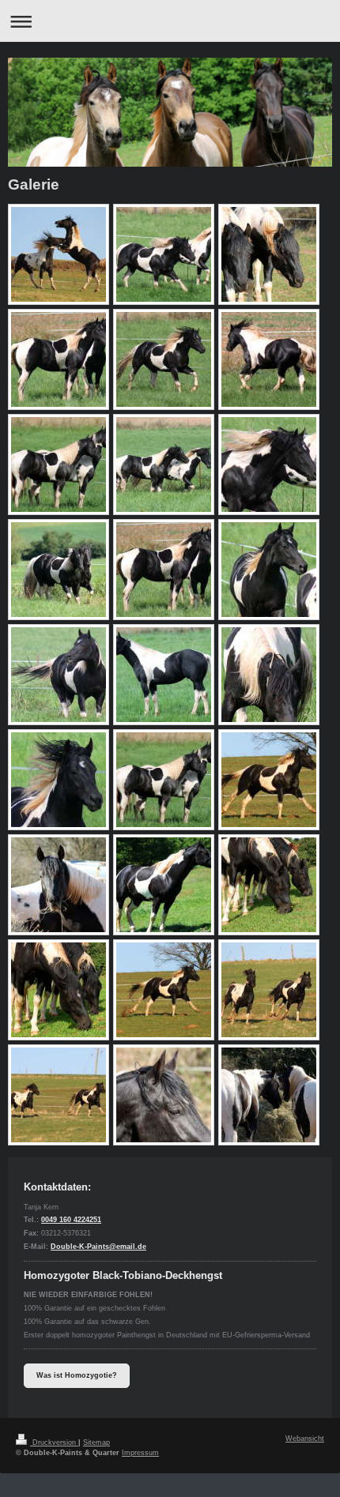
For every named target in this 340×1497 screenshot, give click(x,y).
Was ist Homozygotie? (76, 1375)
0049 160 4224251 (71, 1220)
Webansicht (304, 1438)
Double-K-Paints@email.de (98, 1247)
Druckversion (54, 1442)
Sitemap (96, 1442)
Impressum (140, 1453)
